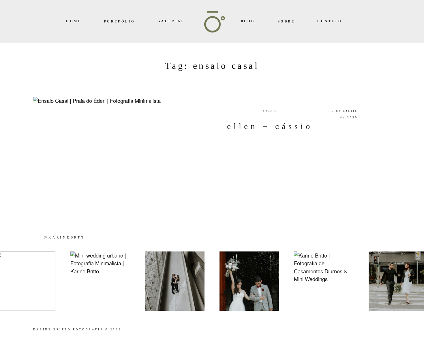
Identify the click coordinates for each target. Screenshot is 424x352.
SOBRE (286, 21)
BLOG (248, 21)
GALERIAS (171, 21)
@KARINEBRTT (64, 237)
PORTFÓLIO (119, 21)
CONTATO (329, 21)
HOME (73, 21)
